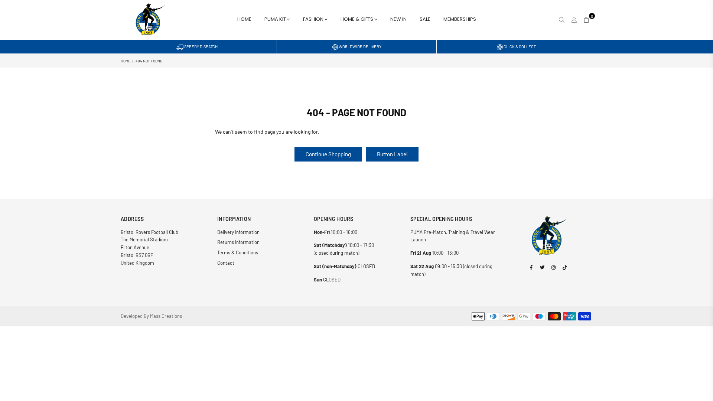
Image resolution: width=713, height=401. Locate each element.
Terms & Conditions (237, 252)
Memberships (459, 19)
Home (244, 19)
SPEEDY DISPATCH (200, 46)
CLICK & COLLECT (519, 46)
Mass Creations (166, 316)
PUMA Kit (275, 19)
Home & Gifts (357, 19)
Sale (425, 19)
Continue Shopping (328, 154)
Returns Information (238, 242)
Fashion (314, 19)
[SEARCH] (562, 19)
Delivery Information (238, 232)
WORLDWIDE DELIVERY (359, 46)
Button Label (392, 154)
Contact (225, 263)
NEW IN (398, 19)
